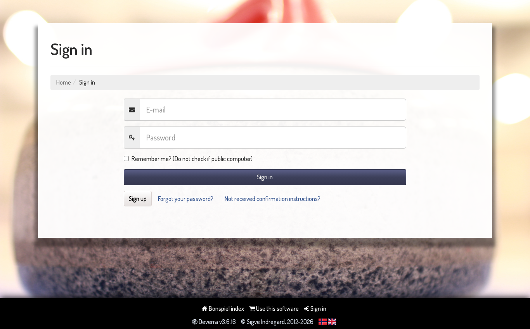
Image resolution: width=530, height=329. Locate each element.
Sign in (265, 177)
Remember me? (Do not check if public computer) (192, 159)
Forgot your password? (185, 199)
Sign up (138, 199)
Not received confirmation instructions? (272, 199)
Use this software (277, 308)
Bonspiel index (226, 308)
